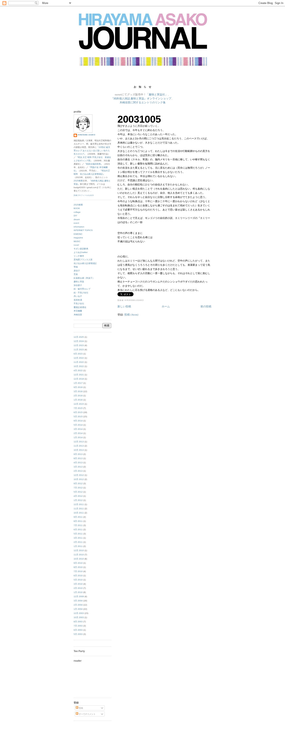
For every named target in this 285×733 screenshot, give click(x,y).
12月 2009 (79, 596)
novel (76, 245)
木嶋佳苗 (78, 314)
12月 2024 (79, 341)
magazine (78, 237)
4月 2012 (78, 496)
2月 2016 (78, 395)
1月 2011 (78, 546)
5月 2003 (78, 634)
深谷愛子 (78, 285)
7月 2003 (78, 626)
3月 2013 (78, 467)
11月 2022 (79, 362)
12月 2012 (79, 475)
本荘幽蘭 (78, 311)
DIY (75, 215)
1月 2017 (78, 383)
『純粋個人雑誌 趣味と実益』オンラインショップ (141, 98)
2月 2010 (78, 588)
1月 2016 (78, 400)
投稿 (80, 708)
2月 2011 (78, 542)
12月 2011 (79, 504)
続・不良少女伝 (81, 292)
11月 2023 (79, 349)
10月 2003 (79, 617)
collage (77, 212)
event (76, 223)
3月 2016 (78, 391)
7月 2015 (78, 408)
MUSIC (77, 241)
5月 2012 (78, 492)
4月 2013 (78, 462)
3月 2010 (78, 584)
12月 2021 (79, 375)
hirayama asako (86, 135)
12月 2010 (79, 550)
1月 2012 (78, 500)
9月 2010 (78, 563)
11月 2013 (79, 446)
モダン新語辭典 (81, 249)
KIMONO (78, 234)
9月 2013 (78, 454)
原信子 (77, 271)
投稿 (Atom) (131, 314)
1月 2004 (78, 609)
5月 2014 (78, 425)
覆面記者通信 (80, 307)
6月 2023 (78, 354)
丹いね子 (78, 296)
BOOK (77, 208)
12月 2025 (79, 337)
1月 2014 (78, 437)
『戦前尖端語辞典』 (93, 164)
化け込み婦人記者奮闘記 (85, 263)
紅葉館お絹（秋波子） (84, 278)
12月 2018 (79, 379)
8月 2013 (78, 458)
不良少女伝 (79, 303)
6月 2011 (78, 529)
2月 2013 (78, 471)
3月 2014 (78, 429)
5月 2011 (78, 534)
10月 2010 (79, 559)
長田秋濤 (78, 300)
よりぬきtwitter (81, 252)
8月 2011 (78, 521)
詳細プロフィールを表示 (84, 195)
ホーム (166, 306)
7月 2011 (78, 525)
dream (77, 219)
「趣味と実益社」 (157, 94)
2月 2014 (78, 433)
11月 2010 (79, 554)
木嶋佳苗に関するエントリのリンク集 (143, 102)
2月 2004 (78, 605)
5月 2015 (78, 416)
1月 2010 (78, 592)
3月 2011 (78, 538)
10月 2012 (79, 479)
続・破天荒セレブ (82, 289)
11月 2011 (79, 508)
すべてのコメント (87, 714)
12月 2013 (79, 441)
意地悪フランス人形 (83, 259)
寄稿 (76, 267)
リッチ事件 (79, 256)
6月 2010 (78, 575)
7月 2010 (78, 571)
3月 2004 (78, 600)
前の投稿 (206, 306)
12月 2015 (79, 404)
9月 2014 (78, 421)
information (79, 227)
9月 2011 (78, 517)
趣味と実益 (79, 281)
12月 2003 (79, 613)
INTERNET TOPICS (83, 230)
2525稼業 (78, 181)
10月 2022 (79, 366)
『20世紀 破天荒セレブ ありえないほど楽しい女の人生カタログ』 (92, 150)
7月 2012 (78, 488)
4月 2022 (78, 370)
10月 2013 (79, 450)
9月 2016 (78, 387)
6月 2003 (78, 630)
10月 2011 (79, 513)
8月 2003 (78, 621)
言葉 (76, 274)
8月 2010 (78, 567)
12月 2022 (79, 358)
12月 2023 (79, 345)
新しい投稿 (124, 306)
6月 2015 (78, 412)
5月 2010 (78, 580)
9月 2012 (78, 483)
